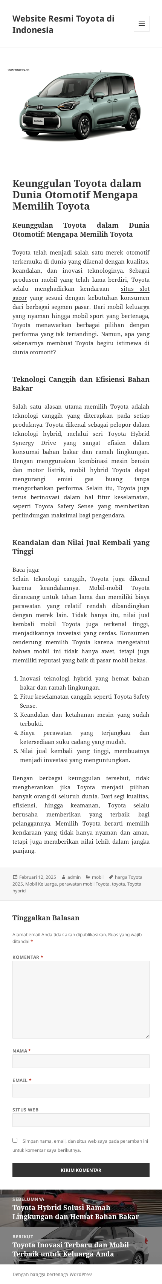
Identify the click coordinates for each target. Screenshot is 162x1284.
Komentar (28, 957)
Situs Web (25, 1110)
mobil (98, 877)
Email (22, 1080)
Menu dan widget (142, 31)
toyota (118, 884)
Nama (21, 1051)
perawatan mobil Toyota (84, 884)
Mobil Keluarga (41, 884)
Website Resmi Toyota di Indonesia (63, 23)
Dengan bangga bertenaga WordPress (52, 1274)
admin (74, 877)
